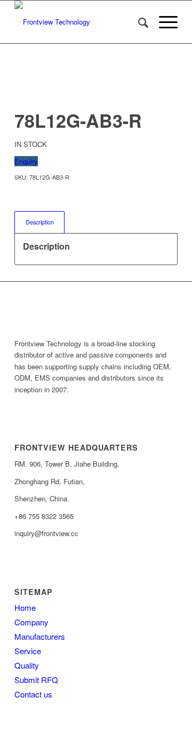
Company (31, 621)
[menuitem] (137, 22)
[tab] (39, 222)
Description (40, 222)
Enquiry (26, 161)
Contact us (33, 694)
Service (27, 650)
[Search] (137, 22)
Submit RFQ (36, 679)
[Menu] (163, 22)
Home (25, 607)
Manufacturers (39, 636)
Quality (26, 665)
